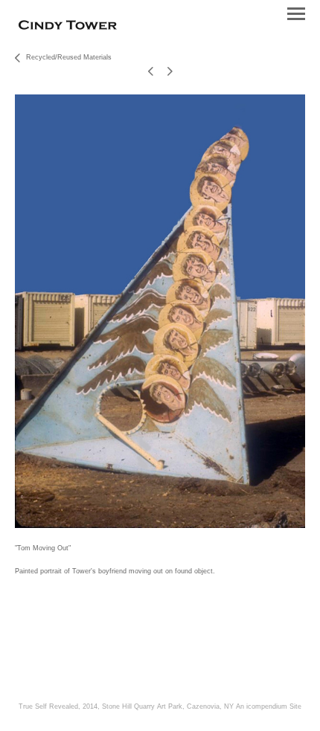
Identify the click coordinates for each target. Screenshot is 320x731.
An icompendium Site (268, 706)
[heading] (68, 26)
